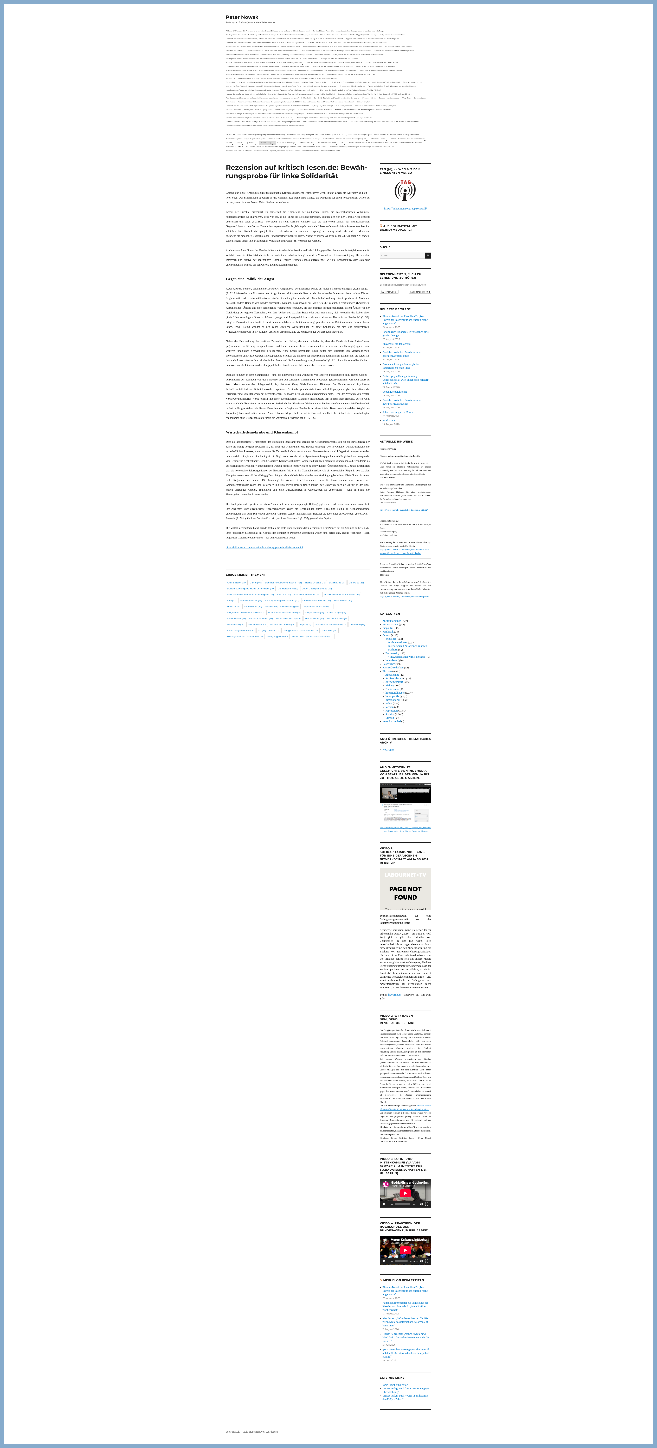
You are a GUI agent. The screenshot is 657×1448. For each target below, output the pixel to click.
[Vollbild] (426, 1204)
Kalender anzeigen (419, 291)
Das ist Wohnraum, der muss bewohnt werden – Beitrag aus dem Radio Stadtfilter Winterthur (336, 50)
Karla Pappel (336, 612)
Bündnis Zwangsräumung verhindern (250, 588)
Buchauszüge (392, 653)
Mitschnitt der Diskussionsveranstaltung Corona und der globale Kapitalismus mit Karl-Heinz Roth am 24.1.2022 (267, 106)
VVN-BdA (329, 630)
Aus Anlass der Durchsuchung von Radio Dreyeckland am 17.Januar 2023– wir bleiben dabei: (366, 82)
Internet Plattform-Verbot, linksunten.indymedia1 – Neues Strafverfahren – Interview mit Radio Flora (263, 86)
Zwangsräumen (420, 98)
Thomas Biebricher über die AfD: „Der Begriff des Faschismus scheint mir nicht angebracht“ (405, 320)
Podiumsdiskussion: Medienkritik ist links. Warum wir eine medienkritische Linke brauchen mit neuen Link (342, 47)
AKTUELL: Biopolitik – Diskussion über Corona (408, 139)
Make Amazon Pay (288, 618)
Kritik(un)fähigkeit (363, 102)
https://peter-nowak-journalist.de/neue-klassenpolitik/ (404, 596)
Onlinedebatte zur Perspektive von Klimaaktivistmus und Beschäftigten (252, 66)
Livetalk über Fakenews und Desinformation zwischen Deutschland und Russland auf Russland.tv (385, 143)
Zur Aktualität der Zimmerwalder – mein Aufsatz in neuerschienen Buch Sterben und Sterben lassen (263, 47)
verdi (274, 630)
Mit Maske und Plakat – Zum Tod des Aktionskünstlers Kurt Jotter (350, 74)
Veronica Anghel (392, 721)
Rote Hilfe (357, 624)
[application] (405, 1193)
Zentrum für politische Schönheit (312, 636)
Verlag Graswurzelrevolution (300, 630)
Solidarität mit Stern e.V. (235, 50)
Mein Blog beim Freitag (403, 1280)
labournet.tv (394, 994)
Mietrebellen (257, 624)
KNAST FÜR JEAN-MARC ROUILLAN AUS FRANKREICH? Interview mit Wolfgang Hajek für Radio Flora (263, 147)
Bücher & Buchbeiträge (286, 143)
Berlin (256, 582)
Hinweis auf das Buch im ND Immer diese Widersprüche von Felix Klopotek (335, 114)
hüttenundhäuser (395, 692)
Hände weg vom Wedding (282, 606)
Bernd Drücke (315, 582)
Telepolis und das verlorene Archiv (393, 35)
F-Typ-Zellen (406, 98)
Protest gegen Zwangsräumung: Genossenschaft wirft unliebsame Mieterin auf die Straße (406, 380)
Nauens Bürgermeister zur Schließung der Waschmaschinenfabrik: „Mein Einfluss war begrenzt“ (405, 1306)
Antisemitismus (393, 98)
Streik (373, 98)
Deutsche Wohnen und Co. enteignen (250, 594)
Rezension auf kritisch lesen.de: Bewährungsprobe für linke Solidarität (363, 110)
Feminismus (392, 689)
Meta (342, 143)
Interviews (391, 660)
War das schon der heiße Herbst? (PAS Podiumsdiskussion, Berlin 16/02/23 (334, 62)
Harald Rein (343, 600)
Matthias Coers (337, 618)
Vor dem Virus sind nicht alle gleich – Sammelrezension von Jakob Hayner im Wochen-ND (259, 118)
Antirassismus (390, 624)
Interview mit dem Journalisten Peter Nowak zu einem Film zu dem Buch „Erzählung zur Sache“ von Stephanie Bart (269, 55)
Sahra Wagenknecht (240, 630)
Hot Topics (389, 749)
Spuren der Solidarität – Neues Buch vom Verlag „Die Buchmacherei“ (272, 50)
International (392, 700)
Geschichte (389, 664)
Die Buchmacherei (307, 594)
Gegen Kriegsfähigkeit (395, 391)
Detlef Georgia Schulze (316, 588)
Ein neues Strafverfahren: (412, 82)
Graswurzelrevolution (316, 600)
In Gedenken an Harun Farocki (314, 147)
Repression (391, 710)
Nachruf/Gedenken (393, 667)
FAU (231, 600)
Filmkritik (388, 631)
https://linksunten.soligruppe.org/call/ (405, 208)
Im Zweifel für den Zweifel (397, 344)
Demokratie (230, 102)
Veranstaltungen (266, 143)
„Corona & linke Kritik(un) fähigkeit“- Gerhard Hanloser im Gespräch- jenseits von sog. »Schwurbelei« (383, 135)
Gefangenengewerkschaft (282, 600)
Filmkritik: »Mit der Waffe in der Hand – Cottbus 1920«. (376, 66)
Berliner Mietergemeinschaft (283, 582)
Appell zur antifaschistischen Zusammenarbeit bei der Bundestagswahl (372, 39)
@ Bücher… (251, 143)
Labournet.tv (236, 618)
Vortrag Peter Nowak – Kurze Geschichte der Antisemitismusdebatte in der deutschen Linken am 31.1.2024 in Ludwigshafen (272, 59)
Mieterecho (235, 624)
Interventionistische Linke (284, 612)
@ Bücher (390, 638)
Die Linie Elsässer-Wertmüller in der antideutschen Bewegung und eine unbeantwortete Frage (348, 31)
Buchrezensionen (398, 642)
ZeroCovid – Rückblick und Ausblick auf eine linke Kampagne (336, 98)
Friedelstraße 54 (251, 600)
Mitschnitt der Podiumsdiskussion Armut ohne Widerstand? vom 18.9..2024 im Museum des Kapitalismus (265, 43)
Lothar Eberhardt (261, 618)
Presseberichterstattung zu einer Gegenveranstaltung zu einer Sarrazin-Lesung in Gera (361, 147)
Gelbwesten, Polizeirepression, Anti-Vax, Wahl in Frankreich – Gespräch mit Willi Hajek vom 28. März (374, 94)
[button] (389, 291)
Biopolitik (388, 628)
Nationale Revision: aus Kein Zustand (295, 66)
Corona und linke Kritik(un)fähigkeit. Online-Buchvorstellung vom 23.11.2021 (315, 135)
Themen (229, 143)
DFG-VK (284, 594)
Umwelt (389, 717)
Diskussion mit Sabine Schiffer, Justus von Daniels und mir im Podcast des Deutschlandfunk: (349, 55)
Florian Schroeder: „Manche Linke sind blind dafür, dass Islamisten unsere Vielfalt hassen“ (406, 1338)
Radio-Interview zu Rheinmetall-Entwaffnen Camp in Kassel (333, 70)
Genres (239, 143)
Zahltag (382, 98)
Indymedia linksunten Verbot (245, 612)
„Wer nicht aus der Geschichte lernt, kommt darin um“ (332, 66)
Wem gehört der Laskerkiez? (245, 636)
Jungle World (314, 612)
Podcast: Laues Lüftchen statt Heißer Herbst (381, 62)
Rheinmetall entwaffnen (330, 624)
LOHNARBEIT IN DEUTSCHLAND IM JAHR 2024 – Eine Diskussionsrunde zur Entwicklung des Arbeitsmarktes (347, 43)
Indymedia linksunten (317, 606)
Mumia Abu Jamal (282, 624)
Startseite (375, 139)
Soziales (389, 714)
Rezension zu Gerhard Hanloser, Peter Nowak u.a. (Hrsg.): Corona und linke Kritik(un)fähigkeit (260, 110)
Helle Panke (253, 606)
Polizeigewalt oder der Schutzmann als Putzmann (339, 59)
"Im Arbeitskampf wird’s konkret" (407, 656)
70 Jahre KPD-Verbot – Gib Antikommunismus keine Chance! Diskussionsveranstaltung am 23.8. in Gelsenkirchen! (268, 31)
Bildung (389, 685)
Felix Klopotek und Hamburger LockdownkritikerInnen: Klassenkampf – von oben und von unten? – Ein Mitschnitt (268, 98)
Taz (262, 630)
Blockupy (356, 582)
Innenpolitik (392, 696)
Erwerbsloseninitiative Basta (342, 594)
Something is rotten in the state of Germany (320, 86)
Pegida (305, 624)
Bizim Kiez (337, 582)
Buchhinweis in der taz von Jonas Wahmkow (315, 110)
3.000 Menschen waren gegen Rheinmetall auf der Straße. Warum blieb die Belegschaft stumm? (406, 1353)
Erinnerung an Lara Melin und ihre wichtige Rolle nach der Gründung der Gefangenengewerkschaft (334, 118)
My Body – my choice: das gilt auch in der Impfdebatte (332, 106)
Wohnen (365, 98)
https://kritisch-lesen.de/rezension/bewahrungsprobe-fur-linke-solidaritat (264, 547)
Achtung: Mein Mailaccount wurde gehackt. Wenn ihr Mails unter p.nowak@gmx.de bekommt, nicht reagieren (267, 70)
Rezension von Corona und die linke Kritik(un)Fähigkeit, (375, 106)
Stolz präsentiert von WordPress (260, 1431)
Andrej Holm (236, 582)
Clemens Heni (288, 588)
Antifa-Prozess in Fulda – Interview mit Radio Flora (321, 151)
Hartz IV (233, 606)
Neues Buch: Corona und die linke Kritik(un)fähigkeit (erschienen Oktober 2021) (255, 135)
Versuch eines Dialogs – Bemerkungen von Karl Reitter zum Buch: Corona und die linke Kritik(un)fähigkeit (265, 114)
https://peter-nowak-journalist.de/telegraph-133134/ (404, 510)
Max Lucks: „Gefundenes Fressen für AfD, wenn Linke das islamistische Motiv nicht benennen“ (405, 1322)
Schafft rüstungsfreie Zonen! (398, 412)
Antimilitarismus (392, 621)
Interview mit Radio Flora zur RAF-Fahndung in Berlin (394, 50)
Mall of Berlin (314, 618)
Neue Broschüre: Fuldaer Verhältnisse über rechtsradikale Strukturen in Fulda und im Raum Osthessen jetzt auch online (270, 90)
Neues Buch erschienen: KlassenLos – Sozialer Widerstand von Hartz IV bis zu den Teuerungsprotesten (264, 62)
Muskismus (389, 420)
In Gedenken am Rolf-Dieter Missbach (399, 47)
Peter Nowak (242, 17)
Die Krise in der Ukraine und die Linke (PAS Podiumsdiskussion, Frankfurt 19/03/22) (350, 90)
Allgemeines (392, 674)
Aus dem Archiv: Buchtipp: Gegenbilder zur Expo (359, 35)
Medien (389, 707)
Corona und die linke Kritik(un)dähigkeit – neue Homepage (380, 70)
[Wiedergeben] (384, 1204)
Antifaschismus (394, 678)
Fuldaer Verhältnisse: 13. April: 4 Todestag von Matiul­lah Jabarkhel (392, 86)
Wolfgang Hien (277, 636)
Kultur (388, 703)
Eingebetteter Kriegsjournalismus (352, 86)
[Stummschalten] (421, 1204)
